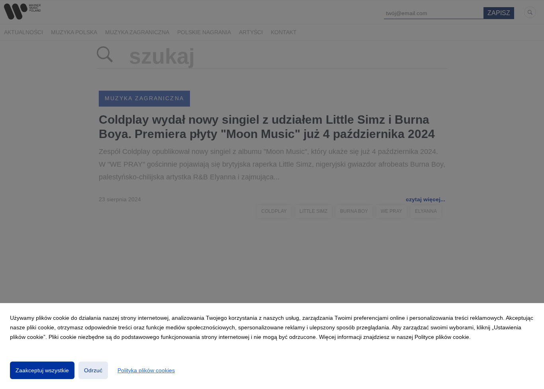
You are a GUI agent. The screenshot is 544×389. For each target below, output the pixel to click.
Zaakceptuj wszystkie (42, 370)
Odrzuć (93, 370)
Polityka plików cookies (146, 370)
